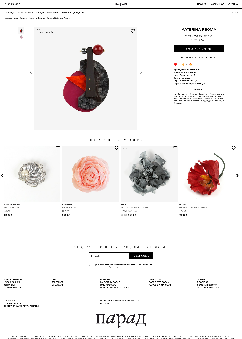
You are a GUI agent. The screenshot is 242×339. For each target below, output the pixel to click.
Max (54, 279)
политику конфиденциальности (121, 265)
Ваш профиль (108, 285)
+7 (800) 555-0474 (12, 282)
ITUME (182, 204)
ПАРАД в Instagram (160, 285)
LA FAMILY (67, 204)
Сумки (29, 12)
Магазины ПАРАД (110, 282)
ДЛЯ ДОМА (79, 12)
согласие (147, 265)
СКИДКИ (66, 12)
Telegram (57, 282)
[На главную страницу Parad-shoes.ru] (121, 4)
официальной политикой (123, 336)
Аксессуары (53, 12)
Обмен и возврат (207, 285)
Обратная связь (13, 288)
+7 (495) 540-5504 (13, 279)
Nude (123, 204)
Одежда (39, 12)
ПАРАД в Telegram (159, 282)
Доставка (202, 282)
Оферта (104, 303)
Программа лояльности (114, 288)
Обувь (20, 12)
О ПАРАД (105, 279)
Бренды (10, 12)
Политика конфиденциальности (119, 300)
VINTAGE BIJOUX (12, 204)
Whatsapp (58, 285)
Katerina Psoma (199, 29)
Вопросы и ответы (208, 288)
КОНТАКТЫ (9, 285)
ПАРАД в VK (155, 279)
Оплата (201, 279)
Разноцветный (187, 75)
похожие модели (120, 140)
